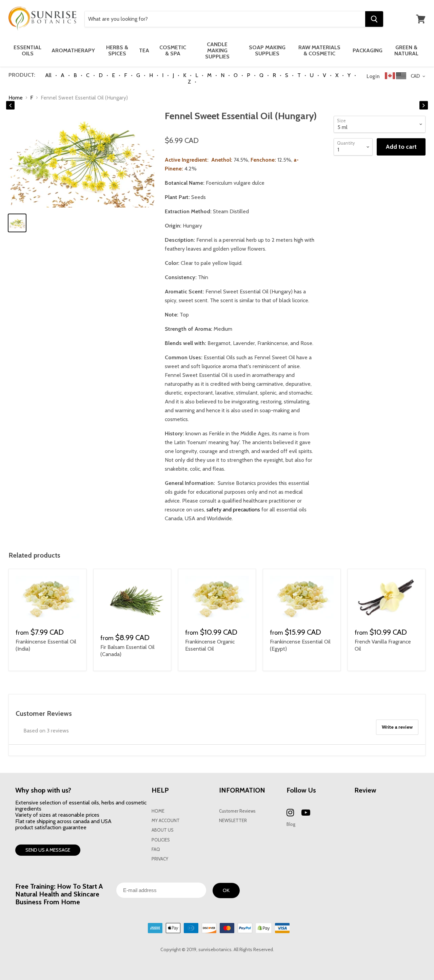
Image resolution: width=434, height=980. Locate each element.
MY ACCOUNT (166, 820)
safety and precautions (233, 509)
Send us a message (47, 850)
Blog (291, 824)
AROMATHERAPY (73, 50)
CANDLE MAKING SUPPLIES (217, 50)
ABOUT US (163, 830)
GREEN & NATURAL (406, 50)
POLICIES (161, 839)
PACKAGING (367, 50)
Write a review (397, 727)
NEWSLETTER (233, 820)
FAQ (156, 849)
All (48, 75)
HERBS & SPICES (117, 50)
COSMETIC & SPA (172, 50)
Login (373, 76)
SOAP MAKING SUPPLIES (267, 50)
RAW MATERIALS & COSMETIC (319, 50)
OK (226, 890)
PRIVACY (160, 858)
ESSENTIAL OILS (27, 50)
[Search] (374, 19)
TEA (144, 50)
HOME (158, 811)
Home (15, 98)
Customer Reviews (237, 811)
